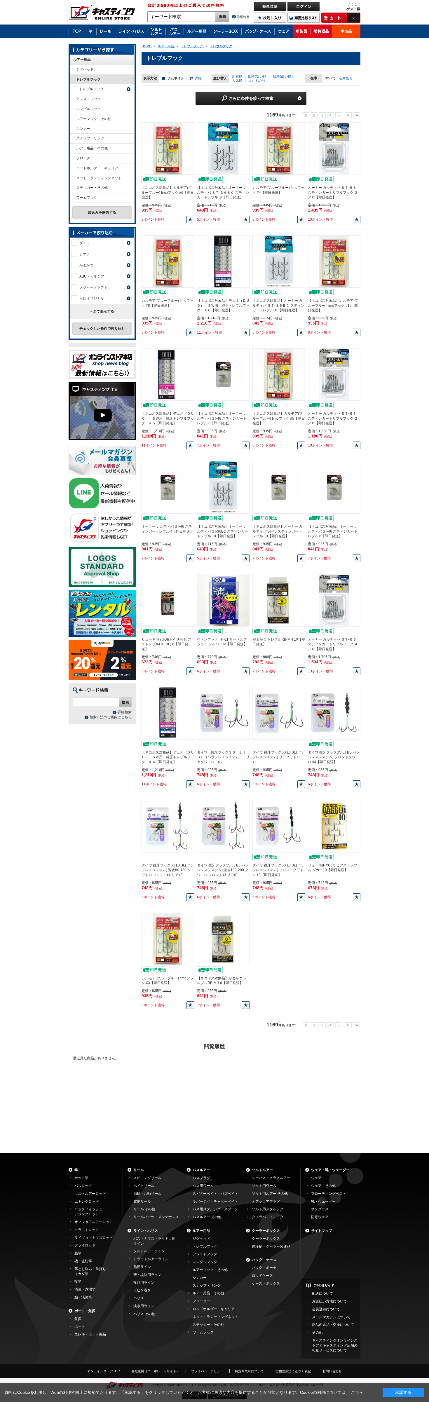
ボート (79, 1326)
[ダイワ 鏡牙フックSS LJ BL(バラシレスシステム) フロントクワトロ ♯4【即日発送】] (334, 713)
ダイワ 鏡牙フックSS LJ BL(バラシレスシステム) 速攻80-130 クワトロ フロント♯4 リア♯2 (167, 870)
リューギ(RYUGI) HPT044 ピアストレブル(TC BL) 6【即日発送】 (166, 644)
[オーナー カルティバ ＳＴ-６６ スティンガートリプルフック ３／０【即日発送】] (334, 148)
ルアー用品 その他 (92, 148)
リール (138, 1170)
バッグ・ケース (264, 1260)
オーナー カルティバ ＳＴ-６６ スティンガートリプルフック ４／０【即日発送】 (333, 644)
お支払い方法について (329, 1301)
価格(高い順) (283, 76)
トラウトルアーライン (150, 1259)
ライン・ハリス (145, 1231)
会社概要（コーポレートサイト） (155, 1371)
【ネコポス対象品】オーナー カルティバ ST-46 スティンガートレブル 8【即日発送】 (333, 531)
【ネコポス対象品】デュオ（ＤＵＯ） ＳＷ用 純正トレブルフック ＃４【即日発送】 (168, 757)
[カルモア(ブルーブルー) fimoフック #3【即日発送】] (168, 939)
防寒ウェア (320, 1217)
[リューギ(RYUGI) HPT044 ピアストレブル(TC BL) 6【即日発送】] (168, 600)
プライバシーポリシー (207, 1371)
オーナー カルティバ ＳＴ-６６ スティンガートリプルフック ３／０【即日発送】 (333, 193)
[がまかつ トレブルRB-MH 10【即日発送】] (278, 600)
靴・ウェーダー (323, 1201)
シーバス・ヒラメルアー (271, 1178)
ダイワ (84, 243)
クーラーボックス (266, 1231)
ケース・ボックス (266, 1283)
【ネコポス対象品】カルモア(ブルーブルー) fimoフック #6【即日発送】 (168, 193)
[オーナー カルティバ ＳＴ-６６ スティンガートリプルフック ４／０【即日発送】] (334, 600)
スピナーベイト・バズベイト (215, 1194)
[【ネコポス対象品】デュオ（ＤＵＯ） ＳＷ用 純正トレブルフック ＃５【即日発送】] (168, 374)
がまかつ (86, 265)
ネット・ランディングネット (99, 178)
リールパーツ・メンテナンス (156, 1217)
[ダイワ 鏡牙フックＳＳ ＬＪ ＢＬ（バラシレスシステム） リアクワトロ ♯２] (223, 713)
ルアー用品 (82, 59)
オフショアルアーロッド (93, 1222)
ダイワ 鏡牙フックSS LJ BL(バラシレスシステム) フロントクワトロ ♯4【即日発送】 (334, 757)
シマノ (84, 254)
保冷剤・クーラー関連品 (271, 1246)
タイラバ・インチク (267, 1217)
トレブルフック (88, 79)
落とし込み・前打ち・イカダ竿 (91, 1271)
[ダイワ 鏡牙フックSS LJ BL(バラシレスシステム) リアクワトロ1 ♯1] (279, 713)
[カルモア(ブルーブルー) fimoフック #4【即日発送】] (279, 148)
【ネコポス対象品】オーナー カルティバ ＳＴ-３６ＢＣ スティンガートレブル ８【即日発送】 (223, 193)
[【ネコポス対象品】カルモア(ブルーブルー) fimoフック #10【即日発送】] (334, 261)
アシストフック (88, 99)
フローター (85, 158)
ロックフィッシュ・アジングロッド (90, 1211)
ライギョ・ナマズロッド (93, 1238)
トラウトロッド (86, 1230)
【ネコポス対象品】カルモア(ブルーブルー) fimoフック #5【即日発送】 (278, 418)
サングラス (320, 1209)
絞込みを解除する (102, 212)
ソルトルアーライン (149, 1251)
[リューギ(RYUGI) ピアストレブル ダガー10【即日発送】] (334, 826)
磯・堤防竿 (83, 1261)
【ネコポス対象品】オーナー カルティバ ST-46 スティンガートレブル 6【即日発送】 (222, 418)
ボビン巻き (142, 1290)
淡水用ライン (143, 1306)
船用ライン (142, 1267)
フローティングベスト (328, 1194)
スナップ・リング (90, 138)
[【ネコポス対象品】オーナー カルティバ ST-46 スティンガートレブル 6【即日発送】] (223, 374)
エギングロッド (86, 1201)
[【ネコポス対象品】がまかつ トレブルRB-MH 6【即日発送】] (223, 939)
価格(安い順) (258, 76)
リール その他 (144, 1209)
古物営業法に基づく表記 (293, 1371)
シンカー (83, 129)
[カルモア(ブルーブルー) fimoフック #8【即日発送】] (168, 261)
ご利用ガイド (323, 1286)
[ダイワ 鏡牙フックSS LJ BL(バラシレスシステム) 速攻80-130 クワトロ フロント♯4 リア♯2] (168, 826)
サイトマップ (321, 1231)
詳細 (198, 78)
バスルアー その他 (207, 1217)
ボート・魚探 (84, 1311)
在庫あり (346, 78)
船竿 (77, 1253)
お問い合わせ (332, 1371)
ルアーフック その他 (93, 119)
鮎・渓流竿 (83, 1297)
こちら (357, 1392)
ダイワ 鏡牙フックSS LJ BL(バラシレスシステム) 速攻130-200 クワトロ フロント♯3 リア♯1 (223, 870)
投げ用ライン (143, 1283)
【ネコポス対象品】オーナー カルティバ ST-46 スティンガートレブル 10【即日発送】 (277, 531)
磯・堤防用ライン (147, 1275)
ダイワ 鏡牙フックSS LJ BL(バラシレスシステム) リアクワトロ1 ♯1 (278, 757)
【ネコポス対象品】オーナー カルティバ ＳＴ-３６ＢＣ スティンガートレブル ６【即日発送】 (278, 306)
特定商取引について (249, 1371)
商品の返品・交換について (333, 1325)
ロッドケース (262, 1276)
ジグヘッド (85, 69)
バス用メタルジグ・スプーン (215, 1209)
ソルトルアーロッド (90, 1194)
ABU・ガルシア (91, 276)
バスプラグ (201, 1178)
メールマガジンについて (331, 1317)
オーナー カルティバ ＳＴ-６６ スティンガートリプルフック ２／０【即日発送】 (333, 418)
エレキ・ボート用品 (90, 1334)
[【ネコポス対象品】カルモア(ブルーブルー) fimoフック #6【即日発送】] (168, 148)
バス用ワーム (203, 1186)
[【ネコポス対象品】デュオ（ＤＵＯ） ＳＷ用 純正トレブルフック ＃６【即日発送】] (223, 261)
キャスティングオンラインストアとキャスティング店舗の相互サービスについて (335, 1345)
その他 (317, 1332)
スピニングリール (147, 1178)
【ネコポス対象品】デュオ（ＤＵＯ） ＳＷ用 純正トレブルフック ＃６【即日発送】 (223, 306)
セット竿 (81, 1178)
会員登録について (326, 1309)
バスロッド (83, 1186)
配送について (322, 1293)
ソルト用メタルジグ (267, 1209)
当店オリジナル (91, 299)
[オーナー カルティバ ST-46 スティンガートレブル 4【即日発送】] (168, 487)
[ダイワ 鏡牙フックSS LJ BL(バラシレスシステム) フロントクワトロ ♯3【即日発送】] (279, 826)
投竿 (77, 1281)
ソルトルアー (262, 1170)
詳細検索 (243, 16)
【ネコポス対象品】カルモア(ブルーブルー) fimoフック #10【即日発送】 (333, 306)
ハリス (138, 1298)
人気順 (237, 81)
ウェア (316, 1178)
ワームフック (86, 198)
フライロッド (84, 1245)
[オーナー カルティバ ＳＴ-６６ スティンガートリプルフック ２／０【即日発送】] (334, 374)
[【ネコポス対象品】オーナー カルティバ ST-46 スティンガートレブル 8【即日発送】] (334, 487)
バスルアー (201, 1170)
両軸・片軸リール (147, 1194)
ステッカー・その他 (92, 188)
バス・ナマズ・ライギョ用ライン (154, 1241)
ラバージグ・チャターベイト (215, 1201)
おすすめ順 (256, 81)
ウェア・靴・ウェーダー (330, 1170)
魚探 (77, 1319)
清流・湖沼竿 (84, 1289)
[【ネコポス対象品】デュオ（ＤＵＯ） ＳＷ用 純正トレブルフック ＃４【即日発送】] (168, 713)
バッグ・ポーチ (264, 1268)
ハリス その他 (144, 1314)
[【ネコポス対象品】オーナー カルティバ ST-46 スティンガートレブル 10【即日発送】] (279, 487)
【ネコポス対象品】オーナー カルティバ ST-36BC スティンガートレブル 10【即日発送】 (222, 531)
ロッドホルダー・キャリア (97, 168)
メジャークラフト (93, 287)
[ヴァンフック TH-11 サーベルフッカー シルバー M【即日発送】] (223, 600)
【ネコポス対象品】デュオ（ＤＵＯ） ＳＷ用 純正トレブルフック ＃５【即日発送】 (168, 418)
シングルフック (88, 109)
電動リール (142, 1201)
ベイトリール (143, 1186)
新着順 (237, 76)
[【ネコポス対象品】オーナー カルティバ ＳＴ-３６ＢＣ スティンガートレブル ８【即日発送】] (223, 148)
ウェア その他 (323, 1186)
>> (356, 115)
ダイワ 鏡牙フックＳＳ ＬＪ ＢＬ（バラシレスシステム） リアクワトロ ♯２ (223, 757)
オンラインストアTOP (103, 1371)
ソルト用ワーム (264, 1186)
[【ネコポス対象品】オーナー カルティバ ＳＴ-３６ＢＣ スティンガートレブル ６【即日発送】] (278, 261)
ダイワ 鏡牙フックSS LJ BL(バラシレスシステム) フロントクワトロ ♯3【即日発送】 (278, 870)
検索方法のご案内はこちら (111, 717)
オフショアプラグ (266, 1201)
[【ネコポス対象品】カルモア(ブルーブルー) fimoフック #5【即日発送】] (279, 374)
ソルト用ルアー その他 (270, 1194)
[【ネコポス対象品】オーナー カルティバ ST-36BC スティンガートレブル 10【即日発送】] (223, 487)
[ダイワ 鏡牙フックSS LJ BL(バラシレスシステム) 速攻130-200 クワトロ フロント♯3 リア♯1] (223, 826)
